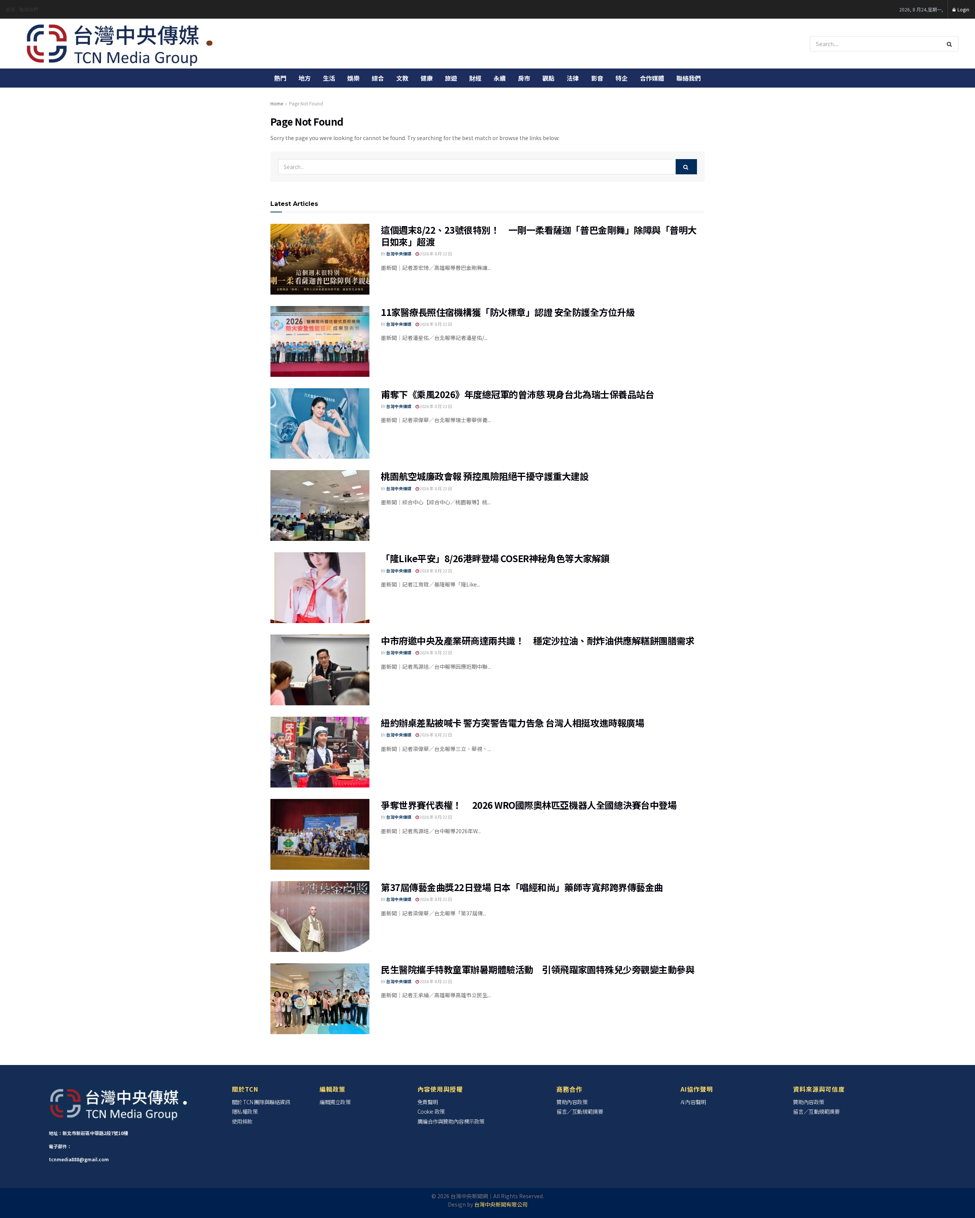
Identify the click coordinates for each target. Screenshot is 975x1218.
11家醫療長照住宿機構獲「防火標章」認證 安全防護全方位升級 (508, 312)
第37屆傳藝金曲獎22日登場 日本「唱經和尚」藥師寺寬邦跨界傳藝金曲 (522, 887)
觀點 (548, 78)
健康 (426, 78)
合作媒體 (652, 78)
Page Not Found (306, 103)
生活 (329, 78)
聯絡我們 (28, 9)
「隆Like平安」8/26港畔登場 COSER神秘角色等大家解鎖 (495, 558)
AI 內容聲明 (693, 1102)
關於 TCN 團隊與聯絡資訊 (261, 1102)
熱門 (280, 78)
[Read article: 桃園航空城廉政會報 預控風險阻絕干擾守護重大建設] (319, 505)
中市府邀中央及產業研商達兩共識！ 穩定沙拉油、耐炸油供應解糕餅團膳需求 (537, 640)
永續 (500, 78)
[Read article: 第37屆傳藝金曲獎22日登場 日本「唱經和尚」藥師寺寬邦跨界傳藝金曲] (319, 916)
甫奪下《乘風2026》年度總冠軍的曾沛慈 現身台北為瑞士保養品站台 (517, 394)
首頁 (10, 9)
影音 (597, 78)
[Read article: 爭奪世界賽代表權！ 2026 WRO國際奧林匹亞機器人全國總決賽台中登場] (319, 834)
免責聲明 (427, 1102)
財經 (475, 78)
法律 (573, 78)
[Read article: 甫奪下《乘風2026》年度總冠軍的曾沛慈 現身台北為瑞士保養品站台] (319, 423)
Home (276, 103)
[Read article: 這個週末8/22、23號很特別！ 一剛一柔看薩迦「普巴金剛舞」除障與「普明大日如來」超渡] (319, 259)
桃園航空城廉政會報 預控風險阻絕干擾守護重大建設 (484, 476)
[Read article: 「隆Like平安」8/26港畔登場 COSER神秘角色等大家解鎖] (319, 587)
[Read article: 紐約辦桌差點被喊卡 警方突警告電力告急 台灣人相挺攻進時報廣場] (319, 752)
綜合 (378, 78)
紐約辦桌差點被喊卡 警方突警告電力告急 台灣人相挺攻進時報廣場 (512, 722)
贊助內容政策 (571, 1102)
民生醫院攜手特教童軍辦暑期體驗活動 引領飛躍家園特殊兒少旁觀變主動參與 (542, 969)
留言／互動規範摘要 (579, 1111)
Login (962, 9)
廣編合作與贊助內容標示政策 (450, 1121)
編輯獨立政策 (335, 1102)
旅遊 (451, 78)
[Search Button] (951, 43)
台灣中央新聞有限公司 (500, 1204)
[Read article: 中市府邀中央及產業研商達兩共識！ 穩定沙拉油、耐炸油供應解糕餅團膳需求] (319, 670)
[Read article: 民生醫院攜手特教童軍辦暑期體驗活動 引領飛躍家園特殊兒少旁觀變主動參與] (319, 998)
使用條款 (242, 1121)
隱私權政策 (245, 1111)
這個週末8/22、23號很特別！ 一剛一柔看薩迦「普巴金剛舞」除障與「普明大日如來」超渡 (539, 235)
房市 (524, 78)
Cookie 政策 (431, 1111)
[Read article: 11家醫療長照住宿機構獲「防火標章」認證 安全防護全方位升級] (319, 341)
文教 (402, 78)
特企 (621, 78)
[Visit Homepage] (120, 44)
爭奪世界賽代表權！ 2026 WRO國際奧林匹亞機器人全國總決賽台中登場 (528, 804)
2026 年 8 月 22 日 (435, 253)
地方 (305, 78)
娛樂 (353, 78)
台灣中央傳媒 (398, 253)
